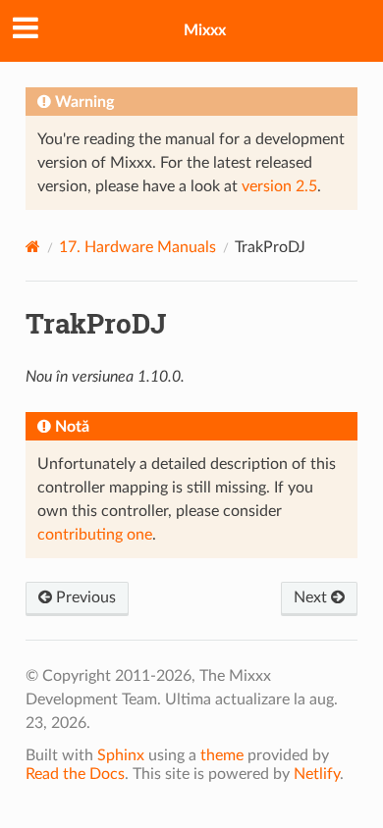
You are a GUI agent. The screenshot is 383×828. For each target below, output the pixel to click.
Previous (84, 597)
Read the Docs (75, 774)
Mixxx (205, 30)
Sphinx (120, 755)
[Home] (33, 246)
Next (312, 597)
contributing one (94, 535)
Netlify (317, 774)
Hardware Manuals (137, 247)
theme (222, 755)
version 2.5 (279, 186)
